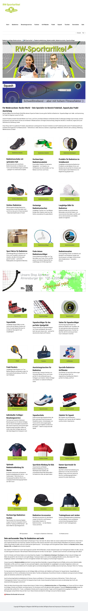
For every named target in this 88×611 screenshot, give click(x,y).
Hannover (41, 127)
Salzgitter (57, 120)
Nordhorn (63, 120)
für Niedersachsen (63, 533)
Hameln (66, 127)
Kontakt (72, 606)
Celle (36, 127)
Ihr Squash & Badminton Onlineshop (43, 533)
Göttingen (43, 120)
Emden (13, 129)
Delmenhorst (31, 127)
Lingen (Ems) (76, 120)
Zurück (79, 33)
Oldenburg (79, 127)
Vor (83, 33)
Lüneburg (73, 127)
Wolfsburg (13, 122)
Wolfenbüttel (6, 122)
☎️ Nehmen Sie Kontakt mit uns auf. (14, 594)
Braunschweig (50, 120)
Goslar (18, 122)
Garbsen (46, 127)
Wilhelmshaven (7, 129)
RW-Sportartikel (24, 533)
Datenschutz (65, 606)
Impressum (58, 606)
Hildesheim (60, 127)
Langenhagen (53, 127)
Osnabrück (69, 120)
